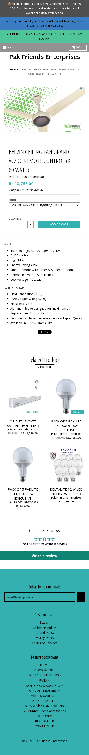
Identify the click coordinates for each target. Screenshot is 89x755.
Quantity (15, 219)
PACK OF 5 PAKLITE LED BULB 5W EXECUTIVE (23, 493)
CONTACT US (45, 726)
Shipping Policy (44, 628)
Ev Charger (44, 716)
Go (81, 597)
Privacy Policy (44, 638)
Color (13, 200)
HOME (44, 665)
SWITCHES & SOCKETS (43, 686)
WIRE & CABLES (43, 696)
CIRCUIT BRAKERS (43, 691)
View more (44, 367)
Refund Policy (44, 633)
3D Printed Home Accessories (44, 711)
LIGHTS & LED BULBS (43, 675)
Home (14, 69)
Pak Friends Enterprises (44, 58)
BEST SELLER (44, 721)
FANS (43, 680)
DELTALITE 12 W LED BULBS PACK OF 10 (66, 491)
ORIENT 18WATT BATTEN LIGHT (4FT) (23, 423)
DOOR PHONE (44, 670)
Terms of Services (44, 643)
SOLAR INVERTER (45, 701)
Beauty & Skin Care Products (43, 706)
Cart (80, 47)
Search (44, 623)
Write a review (44, 555)
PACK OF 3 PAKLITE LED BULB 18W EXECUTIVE (66, 425)
